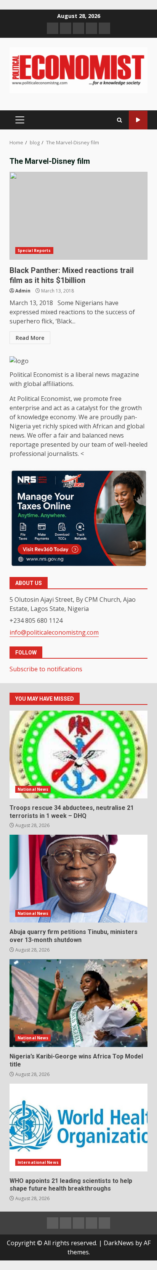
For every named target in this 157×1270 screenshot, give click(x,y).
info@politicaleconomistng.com (54, 632)
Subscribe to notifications (46, 669)
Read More (30, 337)
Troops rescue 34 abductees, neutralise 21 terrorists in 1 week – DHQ (78, 754)
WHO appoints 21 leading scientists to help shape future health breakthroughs (78, 1127)
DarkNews (119, 1243)
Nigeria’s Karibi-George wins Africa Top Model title (78, 1003)
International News (38, 1162)
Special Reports (34, 250)
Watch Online (138, 120)
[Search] (119, 120)
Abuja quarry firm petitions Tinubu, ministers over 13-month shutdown (78, 879)
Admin (22, 291)
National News (33, 789)
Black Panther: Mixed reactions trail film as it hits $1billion (78, 216)
